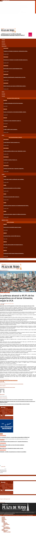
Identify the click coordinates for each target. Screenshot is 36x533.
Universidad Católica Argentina (12, 380)
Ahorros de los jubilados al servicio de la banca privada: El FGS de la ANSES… (10, 8)
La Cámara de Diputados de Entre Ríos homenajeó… (13, 103)
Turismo (3, 174)
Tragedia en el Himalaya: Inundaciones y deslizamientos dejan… (16, 51)
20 (3, 471)
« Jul (0, 474)
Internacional (4, 46)
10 (0, 470)
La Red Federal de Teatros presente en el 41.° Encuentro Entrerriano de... (14, 441)
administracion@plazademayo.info (8, 514)
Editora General (3, 303)
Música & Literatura (3, 443)
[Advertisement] (18, 20)
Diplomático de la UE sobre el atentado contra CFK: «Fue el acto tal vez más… (10, 9)
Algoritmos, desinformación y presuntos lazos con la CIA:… (15, 77)
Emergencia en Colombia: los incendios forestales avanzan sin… (16, 59)
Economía (5, 292)
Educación (5, 100)
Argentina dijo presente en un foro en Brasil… (12, 188)
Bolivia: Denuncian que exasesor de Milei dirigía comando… (15, 86)
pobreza (5, 380)
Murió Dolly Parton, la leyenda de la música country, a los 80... (11, 448)
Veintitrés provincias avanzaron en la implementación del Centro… (16, 205)
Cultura (3, 135)
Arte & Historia (6, 139)
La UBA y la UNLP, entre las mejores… (11, 129)
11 (1, 470)
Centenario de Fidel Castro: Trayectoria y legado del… (14, 168)
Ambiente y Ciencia (5, 220)
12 (2, 470)
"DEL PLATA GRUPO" (30, 515)
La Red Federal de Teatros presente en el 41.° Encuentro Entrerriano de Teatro (11, 3)
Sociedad (3, 96)
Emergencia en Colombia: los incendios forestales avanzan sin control (10, 10)
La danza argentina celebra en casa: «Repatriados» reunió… (15, 151)
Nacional (3, 41)
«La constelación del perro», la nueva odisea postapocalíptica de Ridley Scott (11, 2)
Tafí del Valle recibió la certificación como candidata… (14, 179)
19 (2, 471)
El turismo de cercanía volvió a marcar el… (11, 196)
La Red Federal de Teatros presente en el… (12, 142)
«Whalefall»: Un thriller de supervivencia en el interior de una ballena (13, 451)
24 (0, 472)
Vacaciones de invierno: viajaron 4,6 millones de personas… (15, 214)
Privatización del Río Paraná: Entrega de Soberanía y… (14, 253)
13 (3, 470)
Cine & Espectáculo (3, 435)
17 (0, 471)
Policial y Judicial (6, 524)
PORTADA (3, 39)
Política (3, 91)
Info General (6, 523)
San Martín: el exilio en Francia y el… (10, 159)
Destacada (1, 292)
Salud (4, 525)
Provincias (3, 518)
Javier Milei (2, 380)
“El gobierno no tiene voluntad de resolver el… (12, 120)
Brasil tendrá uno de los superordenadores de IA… (13, 68)
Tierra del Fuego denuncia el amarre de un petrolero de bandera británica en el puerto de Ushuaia (16, 399)
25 (1, 472)
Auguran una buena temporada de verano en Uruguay (7, 387)
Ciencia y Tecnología (7, 531)
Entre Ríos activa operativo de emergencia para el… (13, 244)
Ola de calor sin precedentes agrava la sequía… (12, 227)
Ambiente (5, 224)
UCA (6, 380)
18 (1, 471)
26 (2, 472)
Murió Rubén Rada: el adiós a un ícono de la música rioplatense (9, 4)
